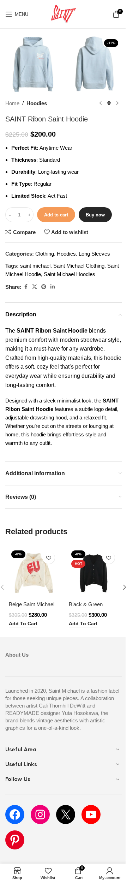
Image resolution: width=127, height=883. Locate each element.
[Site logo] (63, 14)
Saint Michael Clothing (78, 266)
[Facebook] (14, 814)
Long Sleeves (94, 254)
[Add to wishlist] (48, 557)
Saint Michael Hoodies (69, 274)
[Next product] (117, 103)
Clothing (44, 254)
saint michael (35, 266)
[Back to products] (109, 103)
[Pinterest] (14, 839)
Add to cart (56, 214)
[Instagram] (40, 814)
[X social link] (34, 287)
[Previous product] (100, 103)
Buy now (95, 214)
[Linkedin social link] (52, 287)
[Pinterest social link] (43, 287)
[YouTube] (91, 814)
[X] (65, 814)
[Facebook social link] (26, 287)
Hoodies (36, 103)
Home (12, 103)
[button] (23, 624)
